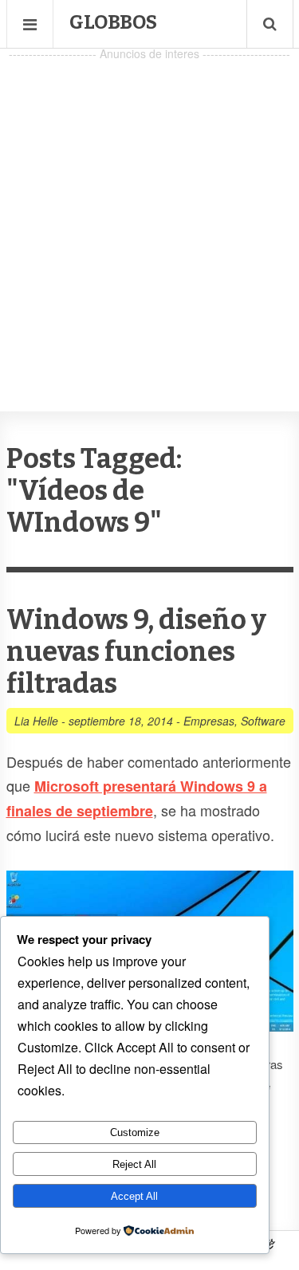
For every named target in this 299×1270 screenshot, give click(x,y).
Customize (134, 1132)
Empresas (208, 721)
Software (263, 721)
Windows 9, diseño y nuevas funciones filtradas (136, 652)
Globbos (113, 22)
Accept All (134, 1196)
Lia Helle (36, 721)
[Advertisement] (149, 214)
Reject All (134, 1164)
